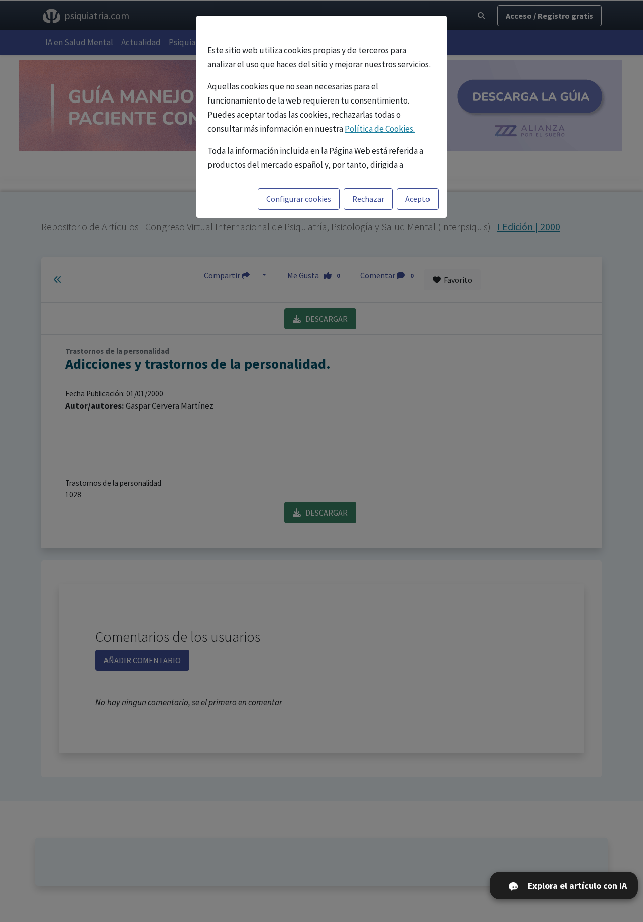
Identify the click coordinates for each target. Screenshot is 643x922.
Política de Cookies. (380, 128)
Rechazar (368, 199)
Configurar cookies (298, 199)
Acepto (417, 199)
